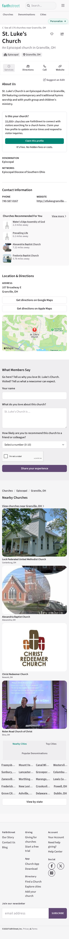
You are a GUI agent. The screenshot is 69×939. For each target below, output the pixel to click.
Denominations (26, 14)
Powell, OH (60, 786)
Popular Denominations (34, 753)
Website (60, 70)
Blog (5, 847)
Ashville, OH (26, 793)
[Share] (62, 33)
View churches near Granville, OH (22, 506)
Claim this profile (34, 141)
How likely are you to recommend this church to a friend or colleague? (32, 435)
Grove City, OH (10, 793)
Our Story (8, 837)
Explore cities (33, 886)
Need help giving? (54, 844)
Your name (8, 388)
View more (58, 216)
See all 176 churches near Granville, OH (25, 28)
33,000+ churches (15, 121)
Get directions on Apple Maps (34, 308)
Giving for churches (31, 839)
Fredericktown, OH (12, 786)
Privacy (26, 928)
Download (31, 869)
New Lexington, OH (30, 786)
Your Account (56, 837)
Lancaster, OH (27, 772)
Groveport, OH (45, 772)
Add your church (30, 894)
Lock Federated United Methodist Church (24, 559)
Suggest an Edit (55, 80)
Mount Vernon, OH (30, 765)
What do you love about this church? (24, 404)
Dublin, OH (60, 793)
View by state (35, 802)
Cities (43, 14)
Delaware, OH (44, 793)
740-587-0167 (10, 201)
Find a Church (33, 882)
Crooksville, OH (45, 786)
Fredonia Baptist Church (26, 255)
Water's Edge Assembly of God (29, 222)
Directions (28, 70)
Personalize (58, 21)
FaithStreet (11, 5)
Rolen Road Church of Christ (17, 731)
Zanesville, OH (10, 779)
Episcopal (13, 54)
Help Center (55, 851)
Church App (32, 864)
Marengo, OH (44, 779)
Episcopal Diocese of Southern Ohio (23, 172)
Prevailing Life (20, 233)
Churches (8, 14)
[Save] (51, 33)
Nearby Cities (20, 744)
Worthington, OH (29, 779)
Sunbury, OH (9, 772)
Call (45, 70)
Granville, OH (33, 54)
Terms (34, 928)
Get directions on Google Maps (34, 300)
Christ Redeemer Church (15, 674)
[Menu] (63, 5)
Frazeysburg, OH (11, 765)
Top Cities (51, 744)
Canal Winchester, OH (49, 765)
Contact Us (8, 842)
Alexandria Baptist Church (27, 244)
